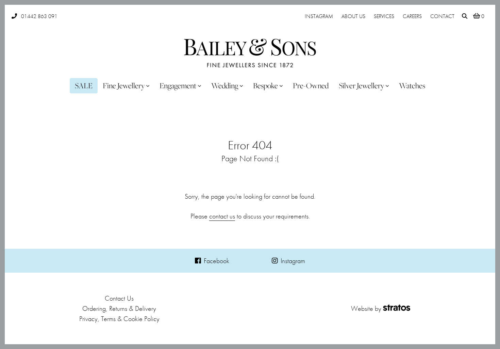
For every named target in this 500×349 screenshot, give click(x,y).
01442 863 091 (39, 16)
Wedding (224, 85)
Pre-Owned (311, 85)
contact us (222, 216)
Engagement (178, 85)
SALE (84, 85)
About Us (353, 16)
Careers (412, 16)
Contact (442, 16)
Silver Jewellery (361, 85)
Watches (412, 85)
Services (384, 16)
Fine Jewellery (124, 85)
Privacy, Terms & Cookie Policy (119, 318)
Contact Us (119, 298)
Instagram (319, 16)
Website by (366, 308)
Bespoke (265, 85)
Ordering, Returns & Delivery (119, 308)
